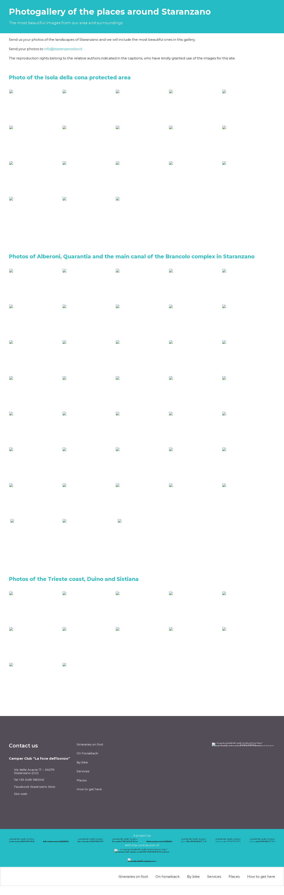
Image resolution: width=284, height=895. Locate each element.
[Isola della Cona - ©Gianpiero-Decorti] (142, 107)
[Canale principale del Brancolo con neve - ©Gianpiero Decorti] (35, 322)
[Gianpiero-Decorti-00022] (195, 608)
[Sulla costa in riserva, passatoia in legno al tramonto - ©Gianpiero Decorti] (142, 393)
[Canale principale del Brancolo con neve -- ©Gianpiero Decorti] (89, 322)
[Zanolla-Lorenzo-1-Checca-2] (142, 286)
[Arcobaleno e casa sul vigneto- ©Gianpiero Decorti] (248, 429)
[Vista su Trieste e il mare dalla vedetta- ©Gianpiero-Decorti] (142, 644)
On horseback (87, 753)
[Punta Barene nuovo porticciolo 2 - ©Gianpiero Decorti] (195, 429)
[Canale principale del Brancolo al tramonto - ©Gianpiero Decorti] (195, 286)
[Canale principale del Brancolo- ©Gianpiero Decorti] (248, 465)
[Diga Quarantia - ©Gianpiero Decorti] (35, 214)
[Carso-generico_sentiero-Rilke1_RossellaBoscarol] (35, 608)
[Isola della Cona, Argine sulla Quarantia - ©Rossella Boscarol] (35, 107)
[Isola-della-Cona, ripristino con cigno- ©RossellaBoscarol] (89, 429)
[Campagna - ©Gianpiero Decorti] (195, 322)
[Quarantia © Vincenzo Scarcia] (35, 537)
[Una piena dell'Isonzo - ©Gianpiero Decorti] (248, 178)
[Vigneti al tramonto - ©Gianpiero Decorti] (35, 393)
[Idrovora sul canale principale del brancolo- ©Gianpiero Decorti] (248, 500)
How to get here (89, 789)
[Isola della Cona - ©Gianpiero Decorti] (89, 143)
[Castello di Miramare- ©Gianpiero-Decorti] (89, 680)
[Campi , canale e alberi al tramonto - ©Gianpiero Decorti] (248, 393)
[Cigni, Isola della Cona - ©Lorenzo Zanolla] (89, 178)
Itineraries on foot (90, 744)
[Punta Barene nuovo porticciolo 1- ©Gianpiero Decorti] (142, 429)
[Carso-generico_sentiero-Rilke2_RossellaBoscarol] (89, 608)
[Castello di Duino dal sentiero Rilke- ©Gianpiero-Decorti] (248, 644)
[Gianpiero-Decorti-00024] (35, 644)
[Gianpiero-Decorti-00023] (248, 608)
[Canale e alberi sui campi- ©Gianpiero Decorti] (195, 465)
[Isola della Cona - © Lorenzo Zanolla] (35, 143)
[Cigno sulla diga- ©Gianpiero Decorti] (35, 178)
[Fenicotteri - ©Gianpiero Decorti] (142, 178)
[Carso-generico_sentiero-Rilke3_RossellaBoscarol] (142, 608)
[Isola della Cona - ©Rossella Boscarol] (89, 107)
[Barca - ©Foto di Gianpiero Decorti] (89, 214)
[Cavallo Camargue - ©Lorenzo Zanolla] (248, 143)
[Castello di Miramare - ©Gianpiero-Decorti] (195, 644)
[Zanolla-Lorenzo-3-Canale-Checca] (89, 286)
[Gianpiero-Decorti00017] (35, 286)
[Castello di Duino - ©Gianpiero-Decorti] (89, 644)
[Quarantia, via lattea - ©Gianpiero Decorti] (195, 107)
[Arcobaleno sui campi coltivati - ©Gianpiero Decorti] (35, 465)
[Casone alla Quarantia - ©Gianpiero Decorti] (248, 107)
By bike (82, 762)
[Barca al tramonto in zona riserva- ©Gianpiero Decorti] (248, 322)
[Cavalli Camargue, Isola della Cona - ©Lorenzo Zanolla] (142, 143)
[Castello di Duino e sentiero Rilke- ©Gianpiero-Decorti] (35, 680)
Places (82, 780)
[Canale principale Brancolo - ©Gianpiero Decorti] (35, 500)
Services (83, 771)
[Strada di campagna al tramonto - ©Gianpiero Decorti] (195, 393)
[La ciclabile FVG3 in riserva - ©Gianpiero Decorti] (195, 357)
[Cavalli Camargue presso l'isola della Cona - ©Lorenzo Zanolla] (195, 143)
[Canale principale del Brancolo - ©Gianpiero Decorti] (89, 357)
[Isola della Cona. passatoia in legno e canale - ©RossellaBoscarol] (35, 429)
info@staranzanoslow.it (63, 49)
